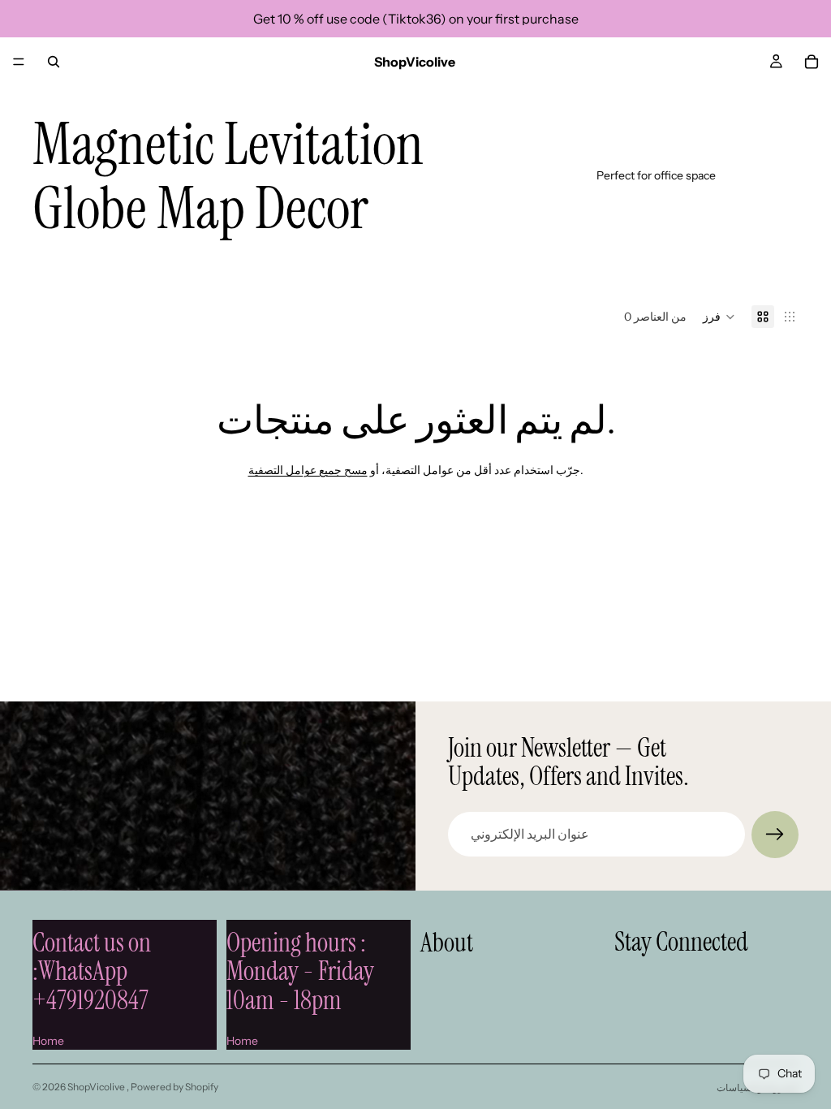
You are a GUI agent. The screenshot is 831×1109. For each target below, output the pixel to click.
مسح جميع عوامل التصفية (308, 470)
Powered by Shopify (174, 1087)
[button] (719, 316)
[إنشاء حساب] (775, 834)
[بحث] (53, 62)
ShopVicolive (97, 1087)
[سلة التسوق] (811, 62)
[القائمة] (18, 61)
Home (48, 1040)
